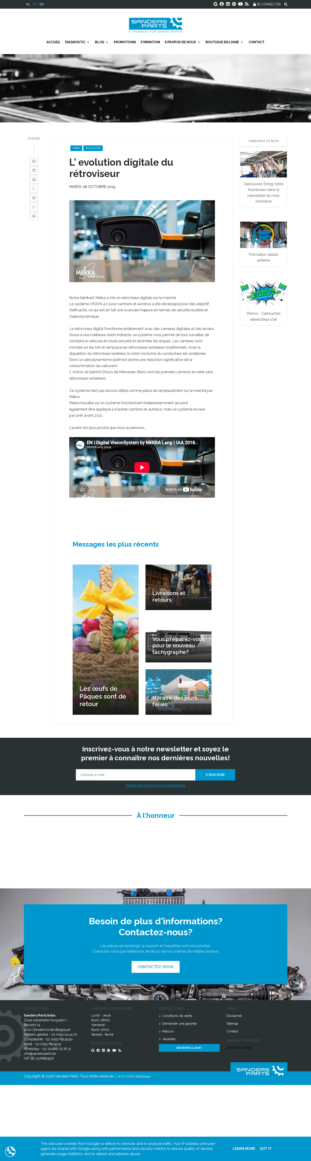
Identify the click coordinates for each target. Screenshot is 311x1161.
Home (76, 148)
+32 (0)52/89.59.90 (59, 1039)
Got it (266, 1148)
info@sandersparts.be (40, 1053)
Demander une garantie (179, 1023)
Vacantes (169, 1039)
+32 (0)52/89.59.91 (48, 1044)
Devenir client (189, 1047)
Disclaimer (234, 1016)
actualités (93, 148)
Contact (232, 1031)
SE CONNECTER (268, 4)
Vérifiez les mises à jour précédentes (155, 785)
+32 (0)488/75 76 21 (56, 1049)
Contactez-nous (156, 967)
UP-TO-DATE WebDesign (134, 1076)
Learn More (244, 1148)
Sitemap (232, 1023)
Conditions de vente (177, 1016)
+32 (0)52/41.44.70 (64, 1034)
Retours (168, 1031)
